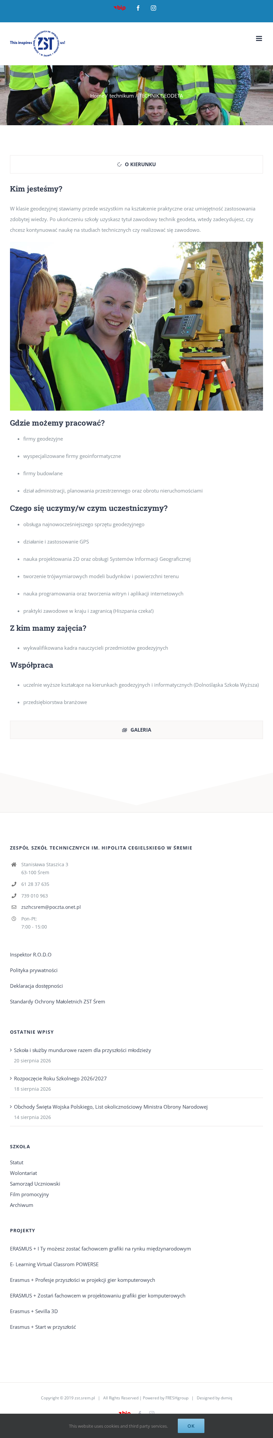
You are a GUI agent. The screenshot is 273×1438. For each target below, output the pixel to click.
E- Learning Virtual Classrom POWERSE (54, 1264)
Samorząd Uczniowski (35, 1183)
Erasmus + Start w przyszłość (43, 1326)
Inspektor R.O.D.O (31, 954)
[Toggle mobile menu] (259, 38)
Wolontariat (23, 1173)
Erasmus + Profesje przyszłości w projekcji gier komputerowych (82, 1279)
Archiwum (21, 1205)
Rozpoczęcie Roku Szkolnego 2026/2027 (60, 1078)
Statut (16, 1162)
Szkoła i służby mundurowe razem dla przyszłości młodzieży (82, 1050)
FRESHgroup (176, 1398)
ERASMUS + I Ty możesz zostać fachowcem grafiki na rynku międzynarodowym (100, 1248)
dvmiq (226, 1398)
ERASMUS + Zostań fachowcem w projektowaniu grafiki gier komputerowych (97, 1295)
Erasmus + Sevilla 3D (34, 1311)
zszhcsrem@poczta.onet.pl (51, 907)
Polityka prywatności (34, 970)
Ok (191, 1426)
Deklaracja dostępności (36, 985)
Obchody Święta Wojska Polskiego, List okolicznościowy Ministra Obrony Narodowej (111, 1106)
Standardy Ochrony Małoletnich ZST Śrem (57, 1001)
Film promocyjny (29, 1194)
